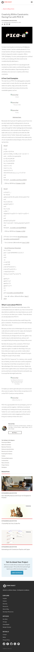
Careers (5, 601)
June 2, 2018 (25, 242)
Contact (5, 634)
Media (4, 637)
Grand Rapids (6, 624)
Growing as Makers (6, 442)
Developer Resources (8, 611)
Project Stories (5, 465)
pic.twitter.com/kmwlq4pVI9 (11, 239)
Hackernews (9, 24)
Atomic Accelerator (6, 444)
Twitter (2, 24)
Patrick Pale (11, 423)
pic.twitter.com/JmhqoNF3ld (15, 293)
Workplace (4, 467)
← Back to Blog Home (8, 9)
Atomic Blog (6, 609)
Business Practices (6, 447)
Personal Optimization (7, 458)
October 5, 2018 (20, 183)
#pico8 (5, 145)
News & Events (5, 462)
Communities (5, 460)
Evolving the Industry (7, 453)
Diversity (5, 603)
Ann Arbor (5, 619)
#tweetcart (12, 248)
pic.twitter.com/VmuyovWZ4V (18, 180)
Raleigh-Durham (7, 627)
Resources (5, 606)
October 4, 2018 (20, 231)
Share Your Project (17, 572)
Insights (5, 598)
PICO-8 (26, 47)
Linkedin (7, 24)
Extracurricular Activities (9, 20)
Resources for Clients (7, 451)
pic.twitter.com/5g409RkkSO (18, 227)
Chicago (5, 621)
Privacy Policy (6, 640)
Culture (3, 456)
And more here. (17, 117)
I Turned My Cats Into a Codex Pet (11, 523)
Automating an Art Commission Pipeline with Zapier (16, 549)
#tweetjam (25, 236)
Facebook (4, 24)
